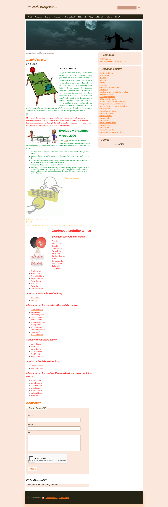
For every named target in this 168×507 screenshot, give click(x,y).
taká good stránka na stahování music (112, 104)
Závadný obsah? (51, 498)
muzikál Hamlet (105, 125)
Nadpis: (30, 424)
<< (103, 144)
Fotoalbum (38, 17)
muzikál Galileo (105, 118)
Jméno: (30, 416)
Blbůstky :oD (82, 17)
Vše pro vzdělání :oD (96, 17)
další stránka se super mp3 (109, 87)
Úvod (30, 17)
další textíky (103, 90)
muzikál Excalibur (105, 116)
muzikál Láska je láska (107, 111)
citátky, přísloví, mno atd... (108, 99)
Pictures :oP (57, 17)
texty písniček (104, 75)
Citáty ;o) (48, 17)
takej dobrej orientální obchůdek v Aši (112, 101)
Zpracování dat (64, 498)
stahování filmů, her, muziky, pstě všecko (113, 106)
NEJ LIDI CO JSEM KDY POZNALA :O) (113, 61)
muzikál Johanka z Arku (107, 123)
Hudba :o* (109, 17)
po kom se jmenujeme (107, 97)
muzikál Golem (104, 109)
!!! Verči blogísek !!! (42, 7)
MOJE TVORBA (105, 59)
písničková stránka (106, 73)
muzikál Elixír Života (106, 130)
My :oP (117, 17)
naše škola (103, 85)
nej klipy (102, 83)
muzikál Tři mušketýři (106, 113)
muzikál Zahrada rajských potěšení (111, 132)
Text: (29, 433)
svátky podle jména (106, 94)
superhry (102, 80)
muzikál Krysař (104, 120)
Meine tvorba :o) (70, 17)
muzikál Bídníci (104, 127)
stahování (102, 78)
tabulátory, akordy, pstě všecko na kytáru (113, 92)
